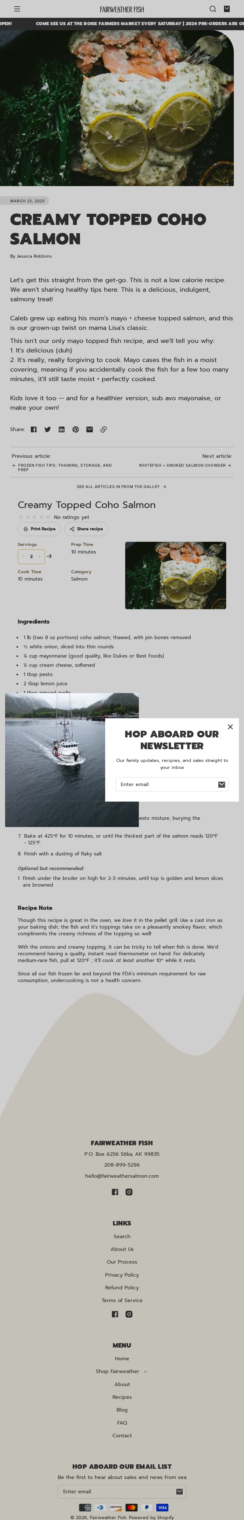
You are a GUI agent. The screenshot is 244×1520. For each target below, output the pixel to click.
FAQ (122, 1423)
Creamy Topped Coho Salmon (87, 505)
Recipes (122, 1397)
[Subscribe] (179, 1492)
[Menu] (17, 9)
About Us (122, 1249)
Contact (122, 1436)
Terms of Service (122, 1300)
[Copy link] (104, 429)
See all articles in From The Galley (119, 486)
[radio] (21, 517)
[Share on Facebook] (34, 429)
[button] (213, 9)
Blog (122, 1410)
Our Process (122, 1262)
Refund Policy (122, 1288)
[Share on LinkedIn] (62, 429)
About (122, 1384)
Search (122, 1236)
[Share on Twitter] (48, 429)
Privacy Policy (122, 1275)
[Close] (230, 727)
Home (122, 1359)
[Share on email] (90, 429)
